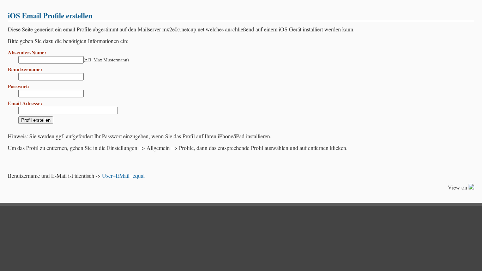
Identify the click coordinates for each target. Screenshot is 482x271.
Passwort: (19, 86)
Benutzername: (25, 69)
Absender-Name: (27, 52)
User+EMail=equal (123, 175)
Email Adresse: (25, 103)
